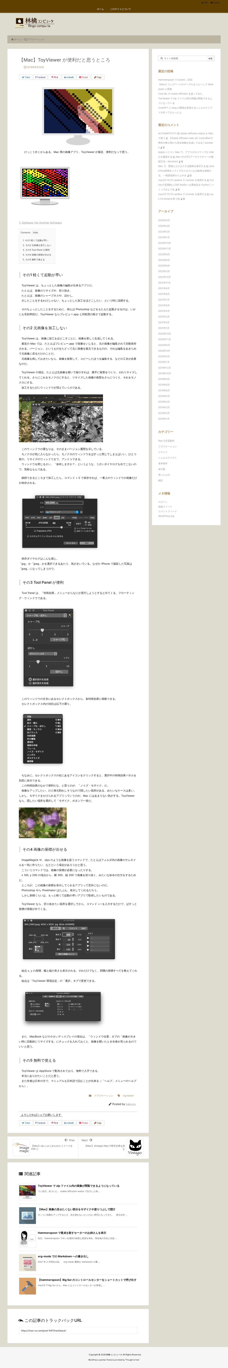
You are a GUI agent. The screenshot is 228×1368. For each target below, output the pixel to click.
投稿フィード (165, 506)
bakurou (131, 1104)
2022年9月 (164, 254)
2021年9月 (164, 288)
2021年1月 (163, 328)
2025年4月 (164, 220)
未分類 (161, 469)
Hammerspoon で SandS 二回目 (175, 79)
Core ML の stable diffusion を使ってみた (180, 93)
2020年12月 (164, 333)
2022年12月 (164, 242)
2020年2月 (164, 356)
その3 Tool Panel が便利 (36, 249)
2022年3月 (164, 271)
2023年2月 (164, 231)
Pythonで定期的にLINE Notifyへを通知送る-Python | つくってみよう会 (186, 185)
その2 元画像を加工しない (37, 245)
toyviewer (128, 1095)
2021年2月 (164, 322)
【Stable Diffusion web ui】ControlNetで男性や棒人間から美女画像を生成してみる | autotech (185, 143)
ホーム (17, 39)
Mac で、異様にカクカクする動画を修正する (182, 166)
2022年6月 (164, 265)
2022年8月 (164, 259)
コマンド (163, 452)
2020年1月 (164, 362)
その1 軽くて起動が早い (35, 240)
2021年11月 (164, 282)
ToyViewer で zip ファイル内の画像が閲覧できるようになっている (79, 1185)
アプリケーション (36, 39)
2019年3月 (164, 407)
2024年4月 (164, 225)
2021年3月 (164, 316)
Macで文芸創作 (166, 440)
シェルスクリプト (167, 457)
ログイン (163, 501)
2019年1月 (164, 418)
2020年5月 (164, 345)
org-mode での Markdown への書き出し (63, 1256)
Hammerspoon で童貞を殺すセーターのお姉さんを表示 (72, 1232)
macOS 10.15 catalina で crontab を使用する (182, 180)
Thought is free (132, 1360)
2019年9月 (164, 379)
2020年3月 (164, 350)
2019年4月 (164, 401)
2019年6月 (164, 390)
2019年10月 (164, 373)
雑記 (160, 480)
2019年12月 (164, 367)
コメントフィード (167, 511)
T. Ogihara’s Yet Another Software (40, 222)
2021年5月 (164, 311)
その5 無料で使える (34, 259)
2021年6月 (164, 305)
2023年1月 (164, 237)
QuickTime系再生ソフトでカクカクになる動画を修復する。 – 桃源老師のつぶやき (186, 171)
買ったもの (164, 474)
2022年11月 (164, 248)
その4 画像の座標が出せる (37, 254)
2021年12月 (164, 277)
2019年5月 (164, 396)
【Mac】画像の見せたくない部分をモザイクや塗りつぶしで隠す (77, 1209)
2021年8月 (164, 294)
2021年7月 (164, 299)
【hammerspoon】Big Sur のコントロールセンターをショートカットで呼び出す (87, 1279)
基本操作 (163, 463)
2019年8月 (164, 384)
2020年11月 (164, 339)
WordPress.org (166, 515)
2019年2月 (164, 413)
